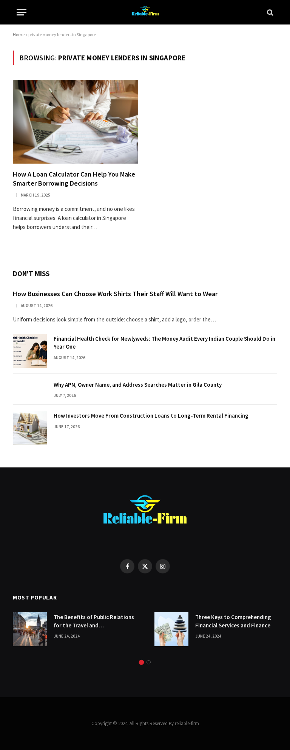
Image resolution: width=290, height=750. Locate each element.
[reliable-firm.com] (145, 12)
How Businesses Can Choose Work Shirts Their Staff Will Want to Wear (115, 293)
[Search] (269, 12)
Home (19, 34)
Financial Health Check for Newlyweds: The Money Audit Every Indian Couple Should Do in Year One (164, 342)
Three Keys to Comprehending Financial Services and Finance (233, 621)
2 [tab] (148, 662)
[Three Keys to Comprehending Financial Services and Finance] (171, 629)
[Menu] (21, 12)
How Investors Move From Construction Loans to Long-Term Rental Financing (151, 415)
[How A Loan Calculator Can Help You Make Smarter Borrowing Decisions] (75, 121)
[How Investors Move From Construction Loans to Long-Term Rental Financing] (30, 428)
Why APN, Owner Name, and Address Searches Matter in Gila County (138, 384)
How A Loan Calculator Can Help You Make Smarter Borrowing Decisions (74, 179)
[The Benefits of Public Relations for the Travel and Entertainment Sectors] (30, 629)
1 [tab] (141, 662)
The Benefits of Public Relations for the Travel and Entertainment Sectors (94, 621)
